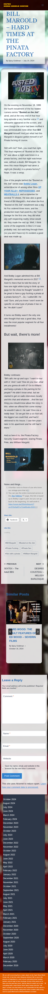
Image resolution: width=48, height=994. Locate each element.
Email (6, 746)
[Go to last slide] (10, 632)
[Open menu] (42, 5)
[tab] (19, 665)
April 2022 (8, 866)
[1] (38, 119)
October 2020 (9, 934)
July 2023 (7, 835)
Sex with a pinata (12, 554)
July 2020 (7, 945)
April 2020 (8, 953)
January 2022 (9, 874)
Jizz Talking (17, 496)
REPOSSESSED (27, 191)
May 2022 (7, 862)
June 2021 (8, 902)
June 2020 (8, 949)
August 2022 (9, 854)
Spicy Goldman (15, 61)
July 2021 (7, 898)
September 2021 (11, 890)
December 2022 (10, 843)
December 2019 (10, 965)
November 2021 (10, 882)
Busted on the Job (27, 543)
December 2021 (10, 878)
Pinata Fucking (11, 548)
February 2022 (10, 870)
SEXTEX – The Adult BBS (11, 568)
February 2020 (10, 961)
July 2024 (7, 807)
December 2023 (10, 823)
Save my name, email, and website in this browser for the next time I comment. (22, 767)
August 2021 (9, 894)
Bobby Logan (30, 184)
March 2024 (8, 815)
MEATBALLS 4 (11, 194)
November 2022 (10, 847)
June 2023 (8, 839)
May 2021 (7, 906)
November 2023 (10, 827)
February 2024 (10, 819)
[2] (40, 279)
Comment (8, 696)
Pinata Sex (26, 548)
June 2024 (8, 811)
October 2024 (9, 799)
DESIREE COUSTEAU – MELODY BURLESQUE (37, 571)
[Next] (38, 632)
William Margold (30, 554)
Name (6, 733)
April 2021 (8, 910)
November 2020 (10, 930)
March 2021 (8, 914)
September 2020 (11, 937)
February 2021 (10, 918)
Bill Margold (10, 543)
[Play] (24, 460)
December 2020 (10, 926)
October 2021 (9, 886)
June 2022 (8, 858)
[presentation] (24, 612)
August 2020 (9, 941)
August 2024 (9, 803)
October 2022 (9, 850)
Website (7, 758)
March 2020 (8, 957)
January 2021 (9, 922)
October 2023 (9, 831)
